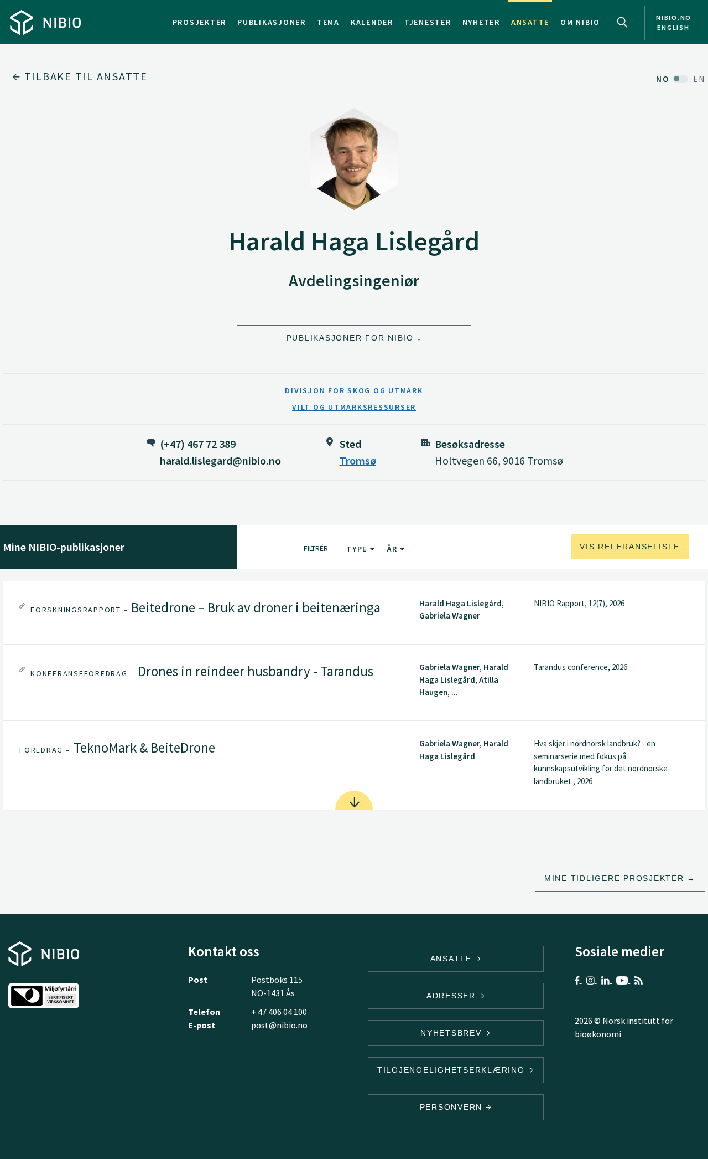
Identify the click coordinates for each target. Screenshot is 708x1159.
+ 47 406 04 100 (279, 1011)
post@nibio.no (279, 1025)
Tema (328, 22)
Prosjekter (200, 22)
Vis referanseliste (630, 546)
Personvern (453, 1107)
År (393, 549)
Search (622, 22)
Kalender (372, 22)
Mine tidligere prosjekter (614, 878)
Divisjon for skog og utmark (354, 390)
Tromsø (358, 460)
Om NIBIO (580, 22)
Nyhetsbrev (452, 1032)
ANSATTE (452, 958)
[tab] (354, 613)
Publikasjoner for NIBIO (350, 337)
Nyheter (481, 22)
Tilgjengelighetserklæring (452, 1069)
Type (358, 549)
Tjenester (427, 22)
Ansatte (530, 22)
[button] (354, 613)
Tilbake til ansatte (84, 76)
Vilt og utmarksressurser (354, 407)
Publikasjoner (271, 22)
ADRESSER (452, 995)
